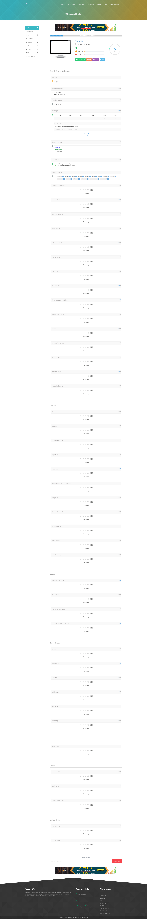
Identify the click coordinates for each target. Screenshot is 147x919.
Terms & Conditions (105, 908)
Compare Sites (71, 4)
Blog (106, 4)
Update (89, 59)
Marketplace (103, 903)
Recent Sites (81, 4)
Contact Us (102, 906)
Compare (96, 59)
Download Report (81, 59)
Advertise (99, 4)
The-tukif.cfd (79, 41)
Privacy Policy (103, 911)
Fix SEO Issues (90, 4)
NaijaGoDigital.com (115, 4)
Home (62, 4)
